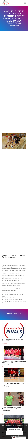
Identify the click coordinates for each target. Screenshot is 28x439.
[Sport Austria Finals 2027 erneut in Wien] (14, 330)
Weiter (23, 367)
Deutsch (17, 437)
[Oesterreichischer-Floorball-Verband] (11, 3)
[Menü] (25, 3)
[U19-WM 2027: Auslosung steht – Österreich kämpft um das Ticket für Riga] (14, 375)
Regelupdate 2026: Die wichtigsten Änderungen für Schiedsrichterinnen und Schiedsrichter (13, 409)
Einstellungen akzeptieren (14, 429)
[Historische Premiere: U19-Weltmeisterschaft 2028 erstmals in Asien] (14, 353)
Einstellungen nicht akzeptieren (14, 432)
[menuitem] (25, 3)
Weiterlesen (4, 343)
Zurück (4, 367)
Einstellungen (14, 436)
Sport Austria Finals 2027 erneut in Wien (12, 339)
